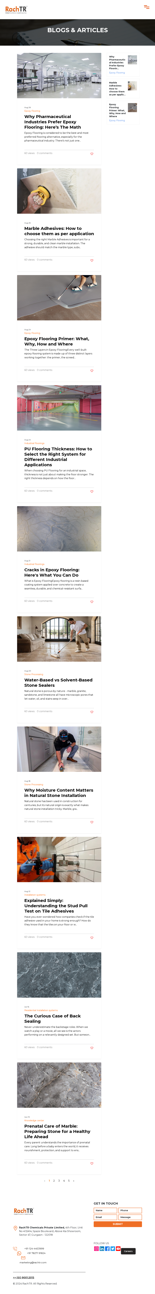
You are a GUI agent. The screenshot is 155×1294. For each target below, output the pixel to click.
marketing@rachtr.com (33, 1262)
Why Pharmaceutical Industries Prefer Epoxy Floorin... (117, 62)
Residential (30, 1010)
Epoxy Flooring (32, 111)
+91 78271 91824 (36, 1253)
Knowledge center (34, 1120)
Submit (118, 1224)
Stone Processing (33, 674)
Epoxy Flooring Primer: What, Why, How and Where (117, 110)
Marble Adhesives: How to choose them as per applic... (117, 88)
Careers (128, 1251)
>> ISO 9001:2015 (23, 1277)
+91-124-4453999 (34, 1248)
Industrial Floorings (34, 443)
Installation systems (34, 894)
